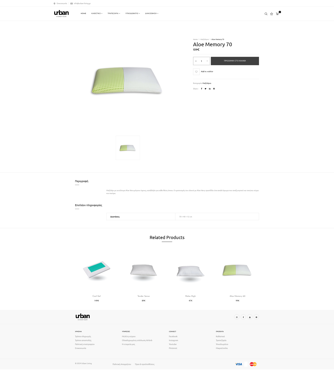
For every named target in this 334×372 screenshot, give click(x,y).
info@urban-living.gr (82, 3)
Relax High (190, 296)
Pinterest (173, 348)
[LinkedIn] (210, 88)
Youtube (173, 344)
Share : (195, 88)
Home (195, 39)
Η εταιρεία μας (128, 344)
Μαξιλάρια (204, 39)
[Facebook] (201, 88)
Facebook (173, 336)
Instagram (173, 340)
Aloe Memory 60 (237, 296)
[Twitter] (205, 88)
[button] (277, 13)
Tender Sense (144, 296)
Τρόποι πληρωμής (83, 336)
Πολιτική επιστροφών (85, 344)
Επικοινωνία (62, 3)
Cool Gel (97, 296)
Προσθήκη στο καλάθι (235, 61)
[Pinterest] (214, 88)
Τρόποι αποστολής (83, 340)
